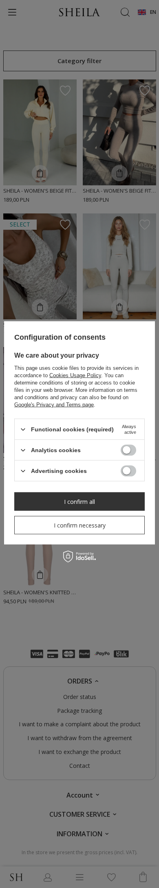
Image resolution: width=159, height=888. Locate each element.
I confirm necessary (80, 525)
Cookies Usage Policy (75, 375)
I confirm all (79, 501)
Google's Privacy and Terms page (54, 405)
